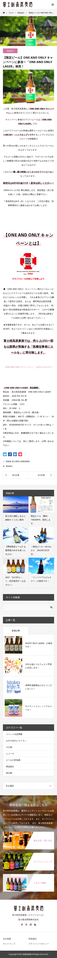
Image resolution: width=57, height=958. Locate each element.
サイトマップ (9, 943)
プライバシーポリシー (38, 943)
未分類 (9, 772)
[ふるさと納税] (28, 875)
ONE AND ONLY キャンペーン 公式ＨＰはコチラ (28, 367)
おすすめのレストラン (16, 740)
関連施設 (32, 938)
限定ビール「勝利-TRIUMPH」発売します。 (40, 520)
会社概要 (7, 938)
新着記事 (16, 630)
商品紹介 (10, 50)
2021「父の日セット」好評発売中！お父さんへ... (15, 581)
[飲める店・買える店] (28, 833)
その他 (9, 747)
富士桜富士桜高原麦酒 (21, 461)
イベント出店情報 (14, 734)
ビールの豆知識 (13, 760)
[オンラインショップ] (28, 854)
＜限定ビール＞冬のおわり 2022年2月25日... (41, 550)
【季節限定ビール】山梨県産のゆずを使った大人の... (15, 550)
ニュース (10, 753)
